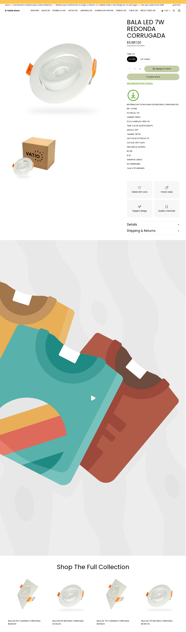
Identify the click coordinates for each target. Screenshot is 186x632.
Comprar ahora (153, 77)
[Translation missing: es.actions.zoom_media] (62, 72)
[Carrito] (179, 10)
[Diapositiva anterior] (97, 595)
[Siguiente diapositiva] (133, 595)
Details (132, 224)
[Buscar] (174, 10)
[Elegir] (44, 613)
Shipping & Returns (141, 231)
